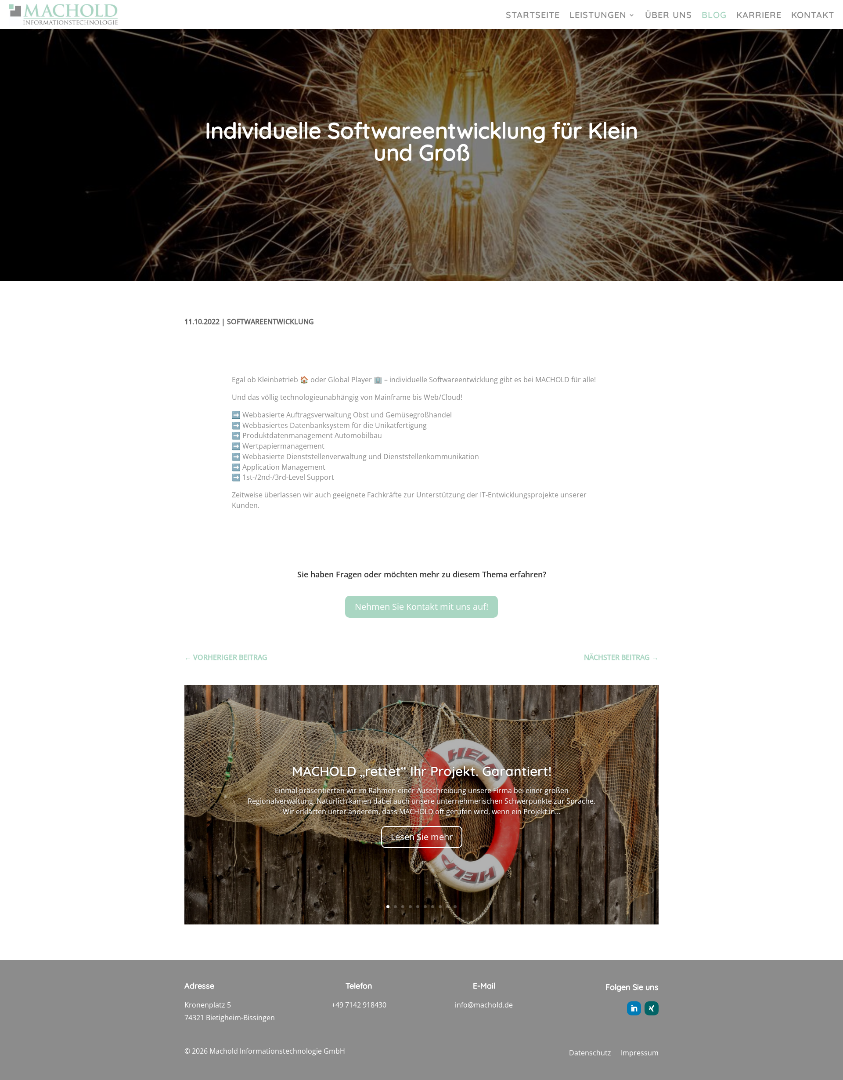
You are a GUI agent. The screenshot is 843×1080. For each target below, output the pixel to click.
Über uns (668, 16)
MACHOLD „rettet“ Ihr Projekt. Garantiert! (421, 771)
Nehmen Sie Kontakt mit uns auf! (421, 606)
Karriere (759, 16)
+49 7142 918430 (358, 1005)
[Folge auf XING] (652, 1008)
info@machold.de (484, 1005)
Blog (714, 16)
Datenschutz (590, 1054)
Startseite (533, 16)
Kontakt (812, 16)
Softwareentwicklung (270, 321)
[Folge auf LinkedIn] (634, 1008)
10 (455, 906)
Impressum (640, 1054)
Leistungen (598, 16)
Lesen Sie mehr (422, 837)
